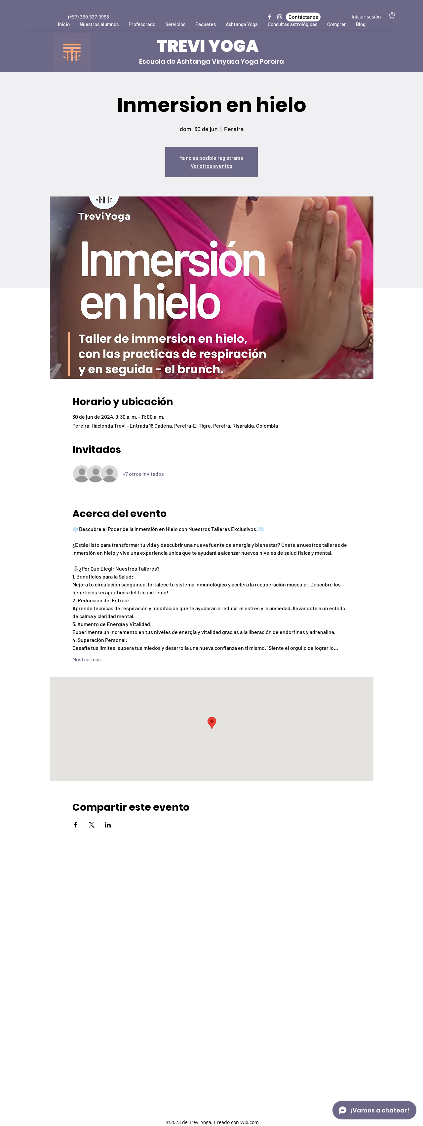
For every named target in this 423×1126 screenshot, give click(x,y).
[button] (392, 15)
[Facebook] (269, 17)
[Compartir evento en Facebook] (75, 824)
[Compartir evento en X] (92, 824)
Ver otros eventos (211, 165)
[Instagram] (279, 17)
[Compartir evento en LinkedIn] (108, 824)
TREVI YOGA (208, 46)
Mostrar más (86, 659)
